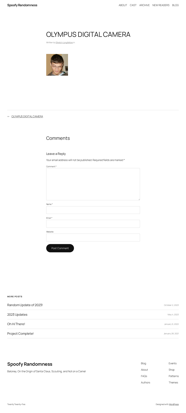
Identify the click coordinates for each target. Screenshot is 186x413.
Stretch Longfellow (64, 42)
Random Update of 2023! (25, 305)
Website (49, 231)
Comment (51, 166)
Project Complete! (20, 333)
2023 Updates (17, 314)
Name (49, 204)
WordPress (174, 404)
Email (49, 218)
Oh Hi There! (16, 324)
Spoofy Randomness (22, 5)
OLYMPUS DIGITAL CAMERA (27, 116)
